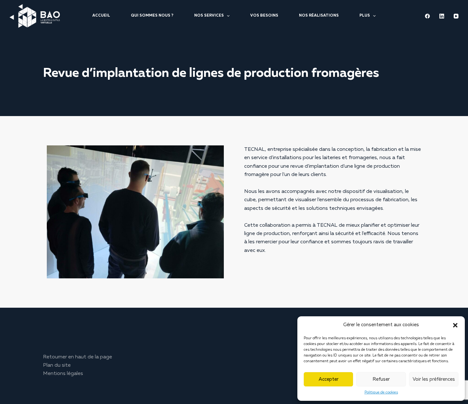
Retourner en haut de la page (77, 357)
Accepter (328, 379)
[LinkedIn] (441, 16)
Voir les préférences (434, 379)
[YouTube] (456, 16)
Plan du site (57, 365)
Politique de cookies (381, 392)
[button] (455, 325)
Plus (364, 16)
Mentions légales (63, 373)
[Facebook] (427, 16)
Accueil (101, 16)
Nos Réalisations (319, 16)
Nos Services (209, 16)
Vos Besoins (264, 16)
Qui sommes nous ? (152, 16)
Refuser (381, 379)
